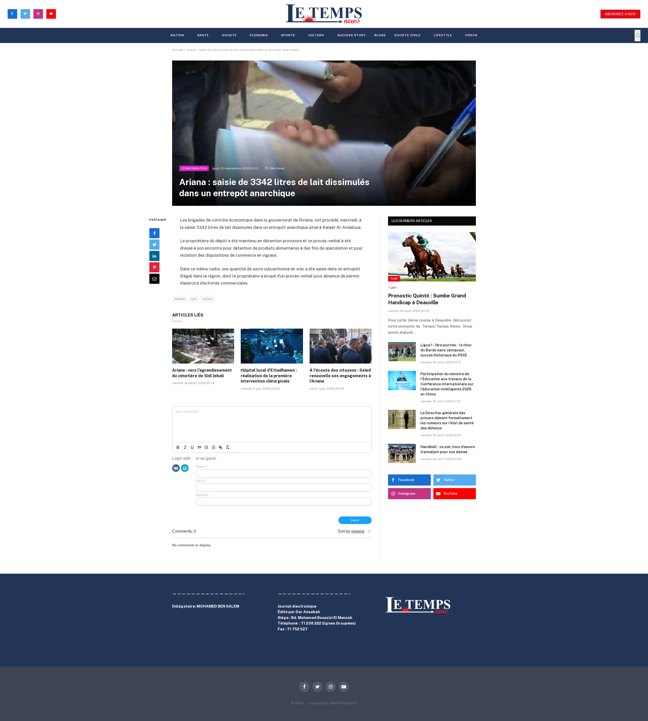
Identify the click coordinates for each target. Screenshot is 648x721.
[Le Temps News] (324, 14)
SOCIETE (229, 35)
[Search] (637, 35)
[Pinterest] (154, 268)
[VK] (176, 468)
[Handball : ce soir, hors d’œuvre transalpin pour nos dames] (402, 453)
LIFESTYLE (443, 35)
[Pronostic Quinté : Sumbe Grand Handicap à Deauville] (432, 257)
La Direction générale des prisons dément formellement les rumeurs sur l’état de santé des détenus (447, 420)
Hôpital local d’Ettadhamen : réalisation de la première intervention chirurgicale (269, 376)
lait (193, 299)
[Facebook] (154, 233)
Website (202, 495)
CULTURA (316, 35)
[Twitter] (154, 245)
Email (201, 481)
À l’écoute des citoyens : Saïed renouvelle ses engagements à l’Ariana (340, 376)
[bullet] (213, 447)
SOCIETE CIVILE (407, 35)
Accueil (177, 50)
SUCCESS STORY (351, 35)
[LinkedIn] (154, 256)
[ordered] (206, 447)
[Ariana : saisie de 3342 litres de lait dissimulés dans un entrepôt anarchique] (324, 133)
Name (202, 467)
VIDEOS (471, 35)
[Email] (154, 279)
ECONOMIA (259, 35)
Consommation (194, 168)
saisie (207, 299)
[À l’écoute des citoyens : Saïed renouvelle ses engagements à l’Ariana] (341, 346)
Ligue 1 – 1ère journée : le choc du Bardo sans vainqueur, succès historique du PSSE (446, 350)
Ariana (180, 299)
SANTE (203, 35)
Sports (288, 35)
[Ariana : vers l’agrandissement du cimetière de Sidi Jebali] (203, 346)
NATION (177, 35)
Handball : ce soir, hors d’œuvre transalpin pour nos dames (447, 449)
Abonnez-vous (620, 14)
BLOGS (380, 35)
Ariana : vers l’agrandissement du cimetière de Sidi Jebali (202, 373)
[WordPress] (185, 468)
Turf (394, 278)
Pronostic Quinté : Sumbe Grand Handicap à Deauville (427, 299)
